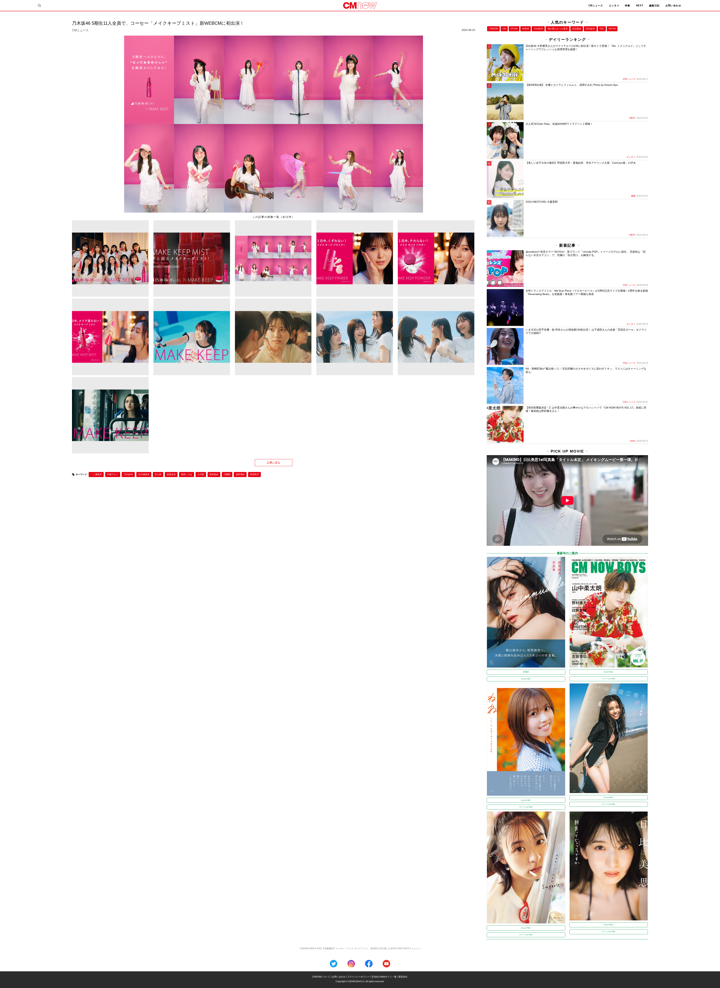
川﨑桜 (227, 474)
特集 (627, 5)
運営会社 (402, 976)
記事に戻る (273, 462)
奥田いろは (186, 474)
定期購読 (526, 672)
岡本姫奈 (213, 474)
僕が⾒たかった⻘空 (558, 28)
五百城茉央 (143, 474)
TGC (601, 28)
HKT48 (612, 28)
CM (504, 28)
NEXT (639, 5)
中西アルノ (112, 474)
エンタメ (614, 5)
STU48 (514, 28)
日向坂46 (590, 28)
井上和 (158, 474)
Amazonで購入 (526, 679)
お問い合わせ (673, 5)
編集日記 (654, 5)
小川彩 (200, 474)
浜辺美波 (576, 28)
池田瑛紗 (240, 474)
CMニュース (595, 5)
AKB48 (525, 28)
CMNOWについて (321, 976)
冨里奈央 (171, 474)
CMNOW (493, 28)
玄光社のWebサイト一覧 (384, 976)
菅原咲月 (254, 474)
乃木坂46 (128, 474)
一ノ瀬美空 (96, 474)
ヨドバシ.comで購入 (609, 679)
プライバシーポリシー (358, 976)
